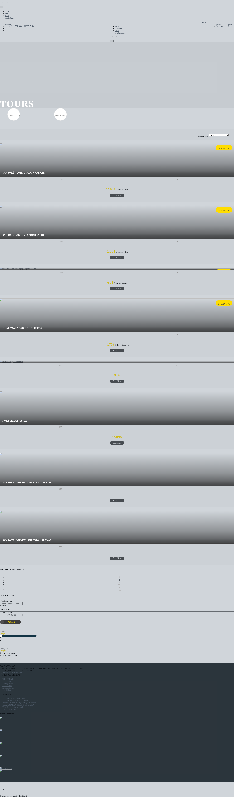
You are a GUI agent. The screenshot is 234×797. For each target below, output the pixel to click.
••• (119, 584)
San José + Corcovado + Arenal (23, 172)
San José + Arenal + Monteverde (24, 235)
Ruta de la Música (14, 420)
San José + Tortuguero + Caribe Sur (26, 482)
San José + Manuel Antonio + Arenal (26, 540)
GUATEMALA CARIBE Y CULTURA (22, 328)
